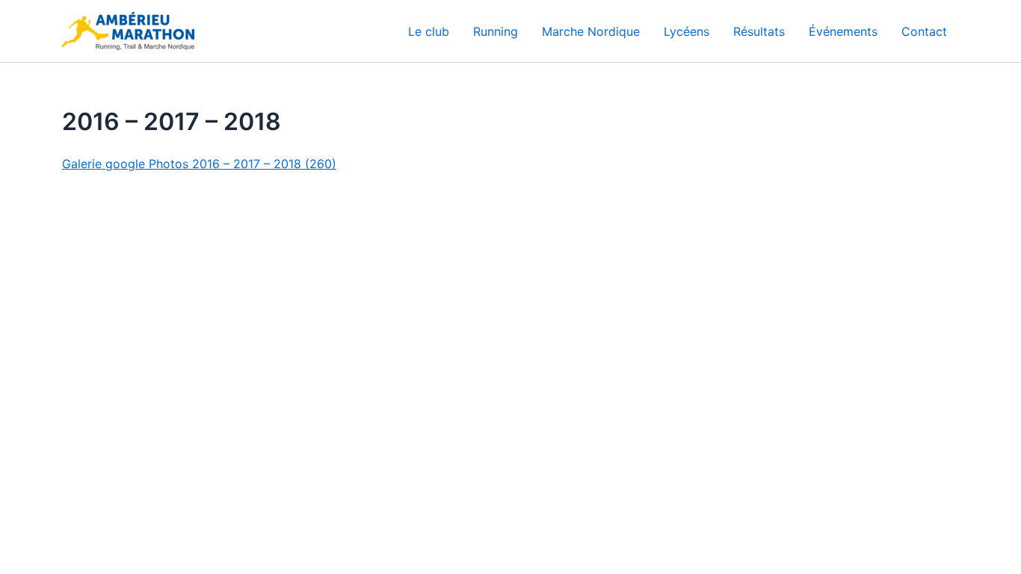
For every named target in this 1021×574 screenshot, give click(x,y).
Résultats (759, 31)
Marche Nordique (591, 31)
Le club (428, 31)
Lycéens (686, 31)
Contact (924, 31)
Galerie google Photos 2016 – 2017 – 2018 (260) (199, 163)
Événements (843, 31)
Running (495, 31)
